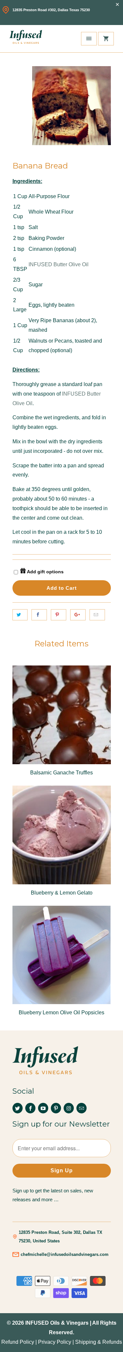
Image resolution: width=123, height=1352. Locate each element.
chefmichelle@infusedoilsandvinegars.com (65, 1254)
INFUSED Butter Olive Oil (59, 264)
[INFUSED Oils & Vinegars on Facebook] (30, 1108)
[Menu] (89, 38)
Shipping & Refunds (98, 1342)
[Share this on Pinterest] (58, 614)
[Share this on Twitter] (20, 614)
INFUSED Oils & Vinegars (57, 1323)
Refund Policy (17, 1342)
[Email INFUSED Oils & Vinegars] (81, 1108)
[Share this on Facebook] (39, 614)
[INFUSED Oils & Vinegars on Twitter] (17, 1108)
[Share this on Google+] (78, 614)
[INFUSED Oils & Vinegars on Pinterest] (56, 1108)
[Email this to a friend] (97, 614)
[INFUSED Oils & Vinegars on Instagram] (69, 1108)
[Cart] (106, 38)
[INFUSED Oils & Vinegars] (25, 39)
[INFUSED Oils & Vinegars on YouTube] (43, 1108)
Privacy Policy (54, 1342)
